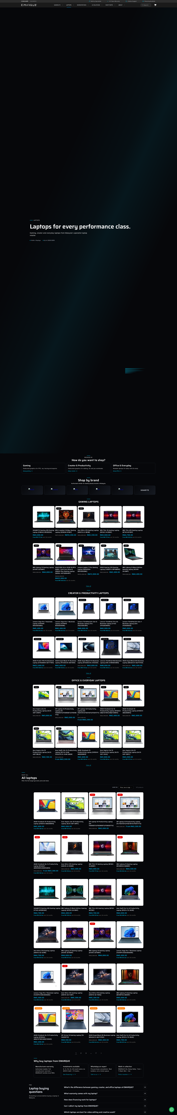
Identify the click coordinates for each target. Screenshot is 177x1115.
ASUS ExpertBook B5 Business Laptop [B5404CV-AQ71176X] (133, 662)
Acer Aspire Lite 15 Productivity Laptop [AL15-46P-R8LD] (42, 752)
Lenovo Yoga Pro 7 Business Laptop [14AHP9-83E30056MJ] (42, 624)
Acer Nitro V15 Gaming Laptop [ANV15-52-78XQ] (99, 994)
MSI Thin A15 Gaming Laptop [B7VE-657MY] (133, 531)
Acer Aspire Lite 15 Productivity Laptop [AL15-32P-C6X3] (109, 752)
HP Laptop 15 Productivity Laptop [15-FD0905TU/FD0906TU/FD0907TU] (66, 712)
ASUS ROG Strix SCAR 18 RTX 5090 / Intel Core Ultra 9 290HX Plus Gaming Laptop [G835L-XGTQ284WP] (65, 570)
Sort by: (115, 787)
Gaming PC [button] (57, 5)
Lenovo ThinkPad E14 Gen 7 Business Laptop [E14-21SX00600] (132, 624)
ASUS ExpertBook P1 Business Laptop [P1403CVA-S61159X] (65, 662)
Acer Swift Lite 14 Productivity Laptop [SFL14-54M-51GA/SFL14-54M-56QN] (66, 752)
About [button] (120, 5)
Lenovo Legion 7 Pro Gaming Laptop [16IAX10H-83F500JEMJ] (88, 569)
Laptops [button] (68, 5)
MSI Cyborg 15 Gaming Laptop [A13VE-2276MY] (43, 568)
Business (33, 1)
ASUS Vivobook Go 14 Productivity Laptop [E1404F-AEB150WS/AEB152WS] (46, 866)
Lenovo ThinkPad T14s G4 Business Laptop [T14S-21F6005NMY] (109, 624)
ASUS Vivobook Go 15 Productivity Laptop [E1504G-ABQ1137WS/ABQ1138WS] (110, 711)
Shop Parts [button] (109, 5)
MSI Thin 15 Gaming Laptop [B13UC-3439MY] (109, 531)
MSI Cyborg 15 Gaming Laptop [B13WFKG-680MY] (127, 994)
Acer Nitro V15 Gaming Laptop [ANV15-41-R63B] (88, 531)
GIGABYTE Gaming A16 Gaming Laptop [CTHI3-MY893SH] (47, 909)
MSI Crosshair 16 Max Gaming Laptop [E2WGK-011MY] (65, 531)
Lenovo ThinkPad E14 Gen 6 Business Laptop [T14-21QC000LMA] (87, 624)
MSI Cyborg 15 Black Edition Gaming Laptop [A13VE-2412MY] (132, 569)
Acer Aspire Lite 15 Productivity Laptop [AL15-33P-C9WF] (42, 711)
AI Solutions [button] (96, 5)
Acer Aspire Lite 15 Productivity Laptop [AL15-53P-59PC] (132, 752)
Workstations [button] (81, 5)
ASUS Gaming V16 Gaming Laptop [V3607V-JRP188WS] (110, 568)
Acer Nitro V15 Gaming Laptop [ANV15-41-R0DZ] (71, 865)
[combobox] (146, 5)
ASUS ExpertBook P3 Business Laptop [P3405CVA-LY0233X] (88, 662)
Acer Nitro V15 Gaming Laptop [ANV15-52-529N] (44, 952)
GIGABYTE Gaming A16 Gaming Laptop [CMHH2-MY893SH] (43, 531)
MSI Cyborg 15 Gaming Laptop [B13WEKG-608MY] (127, 865)
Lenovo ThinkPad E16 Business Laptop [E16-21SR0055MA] (111, 662)
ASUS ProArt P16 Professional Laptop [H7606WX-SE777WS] (43, 662)
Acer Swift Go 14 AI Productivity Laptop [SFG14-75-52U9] (128, 909)
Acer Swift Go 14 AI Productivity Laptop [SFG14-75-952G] (128, 1036)
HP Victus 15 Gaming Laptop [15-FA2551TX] (72, 1036)
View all (88, 586)
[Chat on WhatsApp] (171, 1109)
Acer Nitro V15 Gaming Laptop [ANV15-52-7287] (71, 994)
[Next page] (101, 1053)
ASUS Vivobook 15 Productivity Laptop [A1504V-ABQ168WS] (133, 711)
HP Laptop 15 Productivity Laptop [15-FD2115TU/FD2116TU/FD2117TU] (88, 712)
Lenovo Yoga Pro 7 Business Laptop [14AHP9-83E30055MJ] (65, 624)
